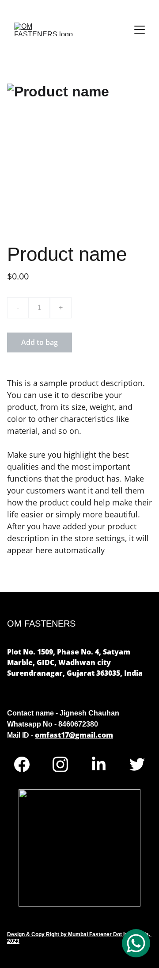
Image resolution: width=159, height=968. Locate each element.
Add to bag (39, 342)
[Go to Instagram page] (65, 764)
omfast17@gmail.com (74, 735)
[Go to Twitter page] (137, 764)
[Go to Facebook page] (26, 764)
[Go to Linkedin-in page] (103, 764)
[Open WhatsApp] (136, 943)
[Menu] (139, 30)
